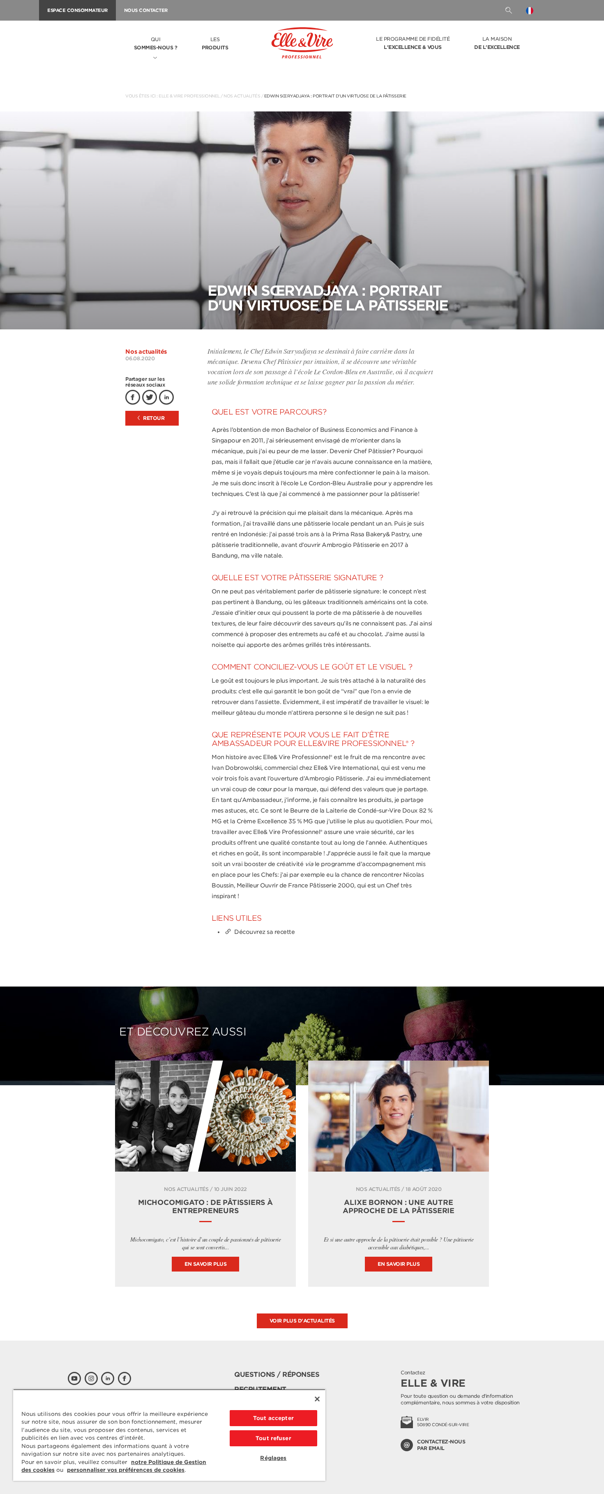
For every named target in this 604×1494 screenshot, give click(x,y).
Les (215, 43)
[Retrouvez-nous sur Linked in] (107, 1378)
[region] (169, 1435)
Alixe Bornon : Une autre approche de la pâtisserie (398, 1206)
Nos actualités (242, 95)
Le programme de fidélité (413, 43)
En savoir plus (205, 1264)
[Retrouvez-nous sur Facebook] (124, 1378)
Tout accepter (273, 1418)
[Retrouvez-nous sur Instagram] (91, 1378)
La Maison (497, 43)
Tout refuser (273, 1438)
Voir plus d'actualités (302, 1321)
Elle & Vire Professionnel (189, 95)
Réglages (273, 1458)
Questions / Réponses (276, 1374)
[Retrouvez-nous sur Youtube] (74, 1378)
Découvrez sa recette (264, 932)
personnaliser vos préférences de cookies (125, 1470)
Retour (153, 418)
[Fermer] (317, 1399)
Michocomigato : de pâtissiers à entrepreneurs (205, 1206)
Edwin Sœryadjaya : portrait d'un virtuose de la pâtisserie (335, 95)
